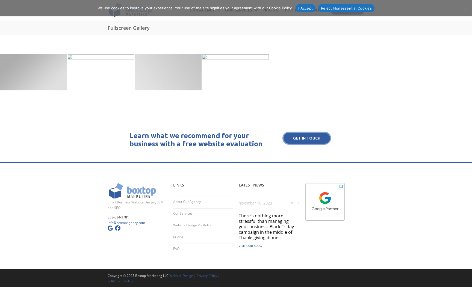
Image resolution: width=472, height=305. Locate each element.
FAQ (176, 248)
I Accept (305, 8)
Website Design (181, 275)
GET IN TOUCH (306, 138)
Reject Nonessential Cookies (346, 8)
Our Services (183, 213)
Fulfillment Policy (120, 281)
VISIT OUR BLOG (250, 246)
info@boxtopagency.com (126, 222)
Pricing (178, 237)
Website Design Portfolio (192, 225)
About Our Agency (187, 201)
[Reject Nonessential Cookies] (465, 8)
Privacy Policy (207, 275)
